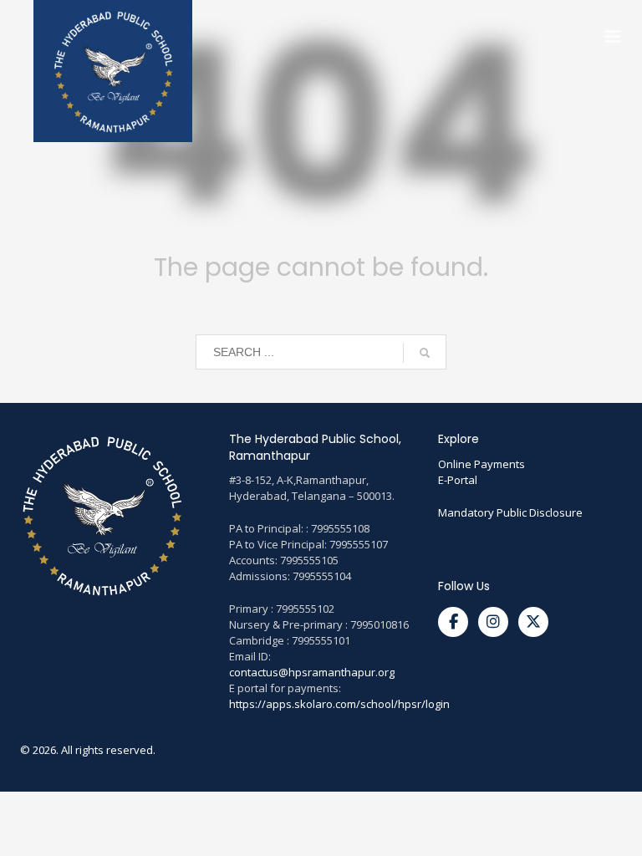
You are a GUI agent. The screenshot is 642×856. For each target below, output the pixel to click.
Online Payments (481, 463)
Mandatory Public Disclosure (510, 512)
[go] (424, 352)
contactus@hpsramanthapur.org (312, 672)
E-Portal (457, 479)
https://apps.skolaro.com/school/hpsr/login (339, 703)
